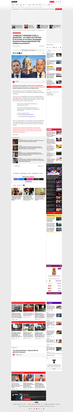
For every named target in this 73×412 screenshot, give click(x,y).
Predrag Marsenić (23, 173)
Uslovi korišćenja (47, 406)
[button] (41, 46)
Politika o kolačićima (32, 406)
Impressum (27, 406)
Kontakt (23, 406)
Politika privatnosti (41, 406)
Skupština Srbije (35, 173)
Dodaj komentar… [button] (19, 354)
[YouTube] (54, 47)
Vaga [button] (60, 357)
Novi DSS (29, 173)
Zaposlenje (52, 406)
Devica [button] (58, 357)
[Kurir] (14, 1)
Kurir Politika (18, 45)
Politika (20, 30)
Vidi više (54, 368)
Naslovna (14, 30)
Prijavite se (27, 399)
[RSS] (58, 47)
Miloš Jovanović (16, 96)
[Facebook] (48, 47)
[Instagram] (50, 47)
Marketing (20, 406)
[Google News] (60, 47)
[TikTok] (56, 47)
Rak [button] (54, 357)
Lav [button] (55, 357)
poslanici (41, 173)
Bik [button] (49, 357)
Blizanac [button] (51, 357)
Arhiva (37, 406)
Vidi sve (54, 212)
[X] (52, 47)
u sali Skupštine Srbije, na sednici (35, 86)
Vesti (17, 30)
